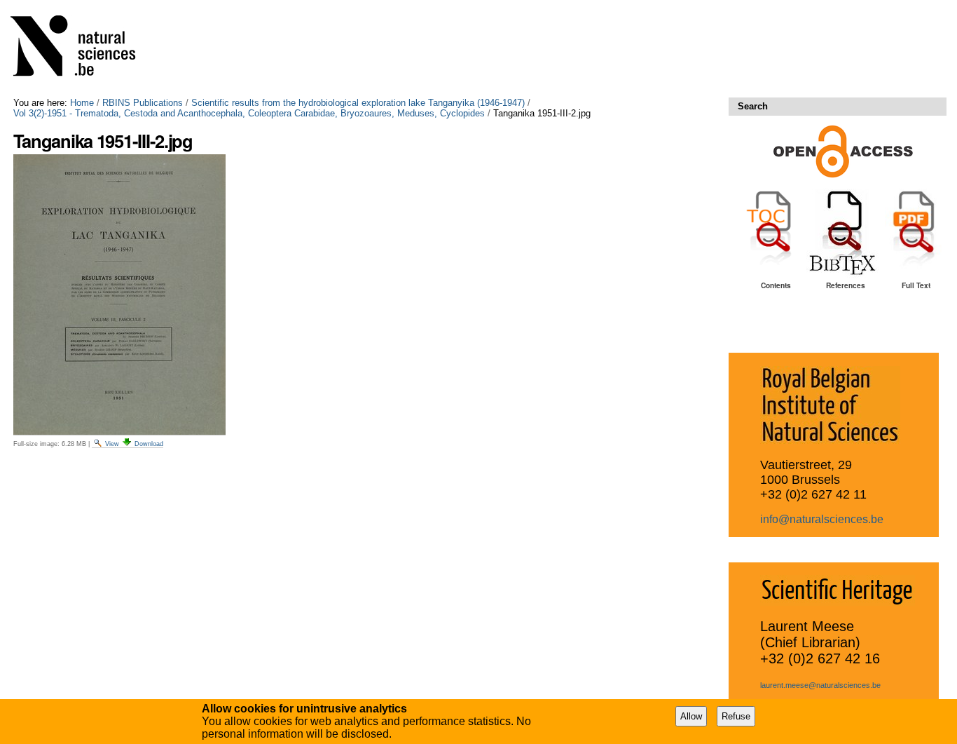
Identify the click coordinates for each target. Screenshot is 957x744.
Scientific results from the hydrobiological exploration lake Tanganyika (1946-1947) (358, 102)
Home (82, 102)
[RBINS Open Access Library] (82, 48)
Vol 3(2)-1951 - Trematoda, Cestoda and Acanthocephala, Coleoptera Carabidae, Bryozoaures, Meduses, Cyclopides (249, 113)
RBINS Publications (142, 102)
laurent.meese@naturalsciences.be (820, 685)
